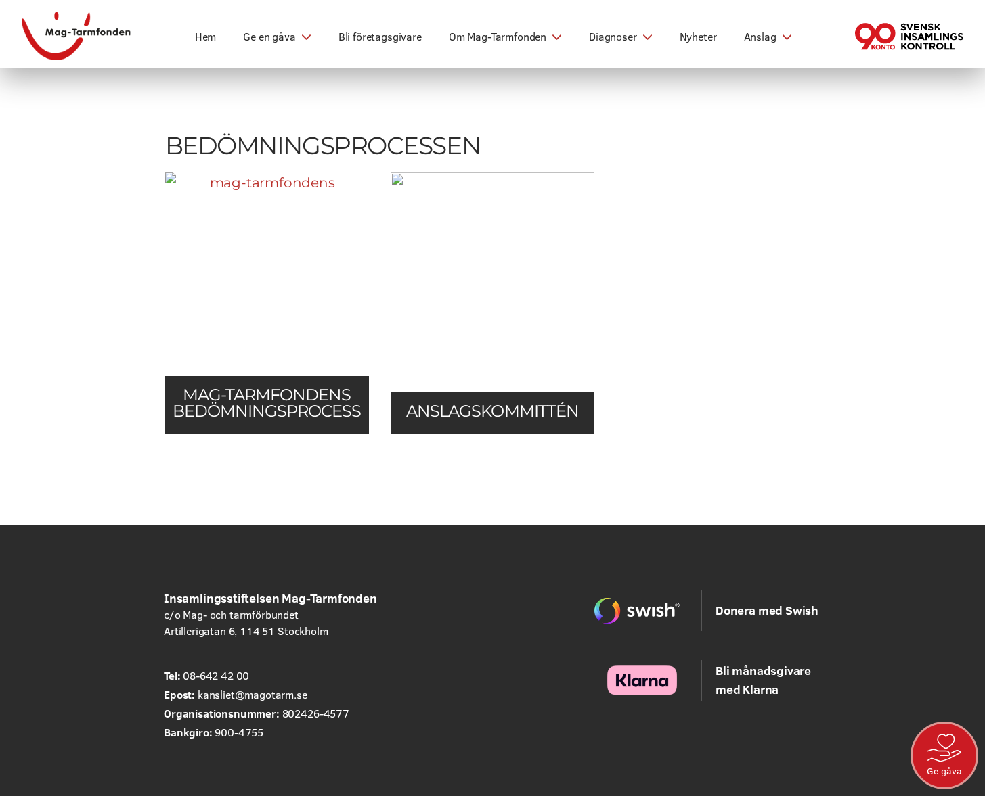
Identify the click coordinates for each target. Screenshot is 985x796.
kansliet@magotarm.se (252, 694)
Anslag (760, 36)
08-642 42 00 (216, 675)
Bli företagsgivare (380, 36)
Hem (206, 36)
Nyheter (698, 36)
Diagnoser (613, 36)
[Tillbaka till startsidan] (76, 36)
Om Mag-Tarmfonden (497, 36)
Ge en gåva (269, 36)
